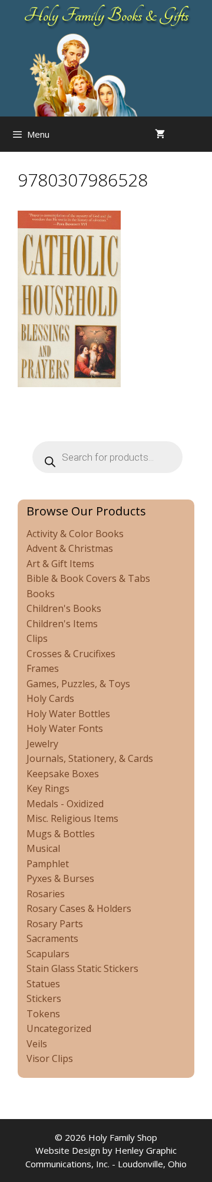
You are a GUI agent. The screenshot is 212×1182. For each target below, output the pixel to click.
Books (40, 593)
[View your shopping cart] (160, 134)
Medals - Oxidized (65, 803)
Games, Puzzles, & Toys (78, 683)
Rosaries (45, 893)
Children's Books (63, 608)
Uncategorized (58, 1028)
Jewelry (42, 743)
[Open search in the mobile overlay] (200, 134)
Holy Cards (50, 698)
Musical (43, 848)
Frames (42, 668)
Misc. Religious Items (72, 818)
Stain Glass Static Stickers (82, 968)
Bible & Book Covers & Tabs (88, 578)
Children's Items (62, 623)
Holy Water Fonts (64, 728)
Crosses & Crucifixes (70, 653)
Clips (37, 638)
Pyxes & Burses (60, 878)
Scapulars (47, 953)
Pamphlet (47, 863)
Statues (43, 983)
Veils (36, 1043)
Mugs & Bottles (60, 833)
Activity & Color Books (75, 533)
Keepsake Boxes (62, 773)
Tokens (43, 1013)
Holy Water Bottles (68, 713)
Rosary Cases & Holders (78, 908)
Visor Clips (49, 1058)
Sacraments (52, 938)
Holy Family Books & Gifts (106, 15)
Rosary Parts (54, 923)
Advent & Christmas (69, 548)
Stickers (43, 998)
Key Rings (47, 788)
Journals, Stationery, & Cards (89, 758)
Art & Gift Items (60, 563)
